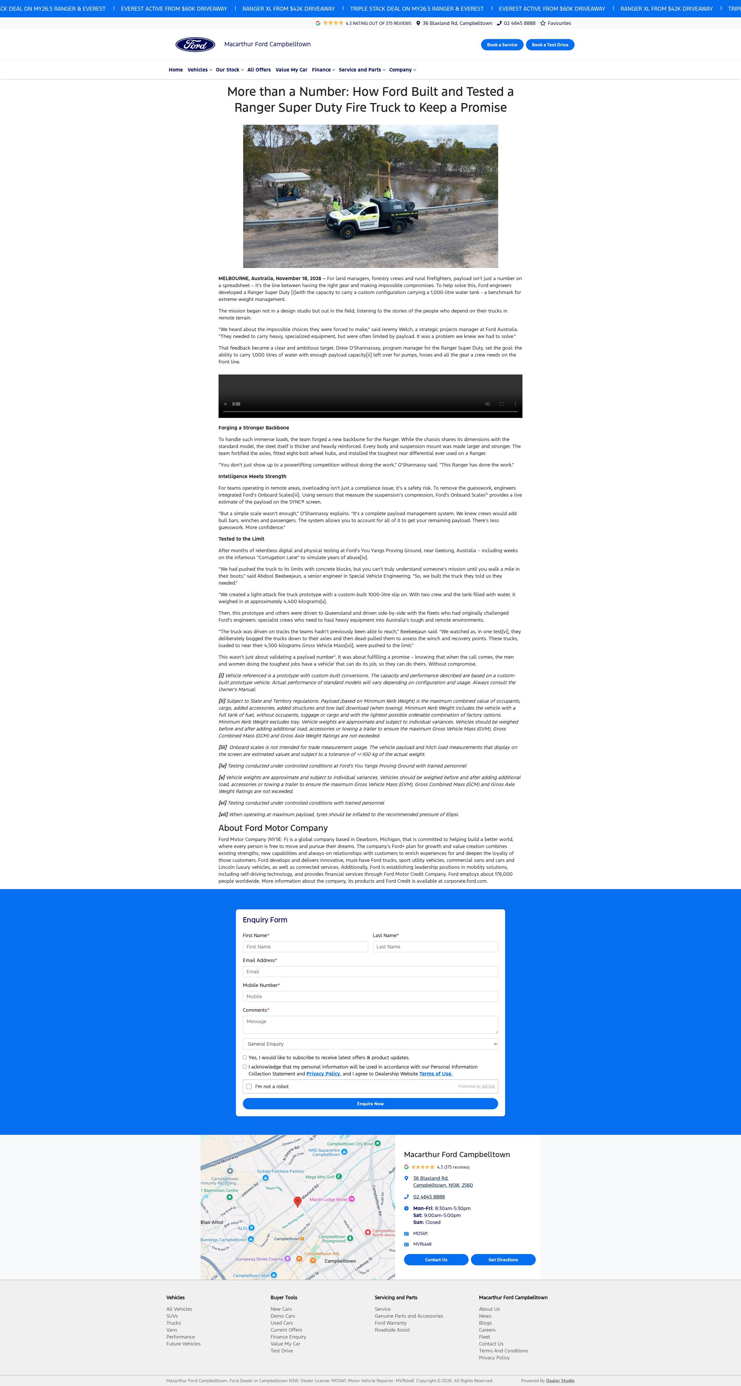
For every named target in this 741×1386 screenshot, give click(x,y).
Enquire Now (370, 1103)
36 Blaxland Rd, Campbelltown (457, 23)
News (485, 1316)
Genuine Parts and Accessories (409, 1316)
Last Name (386, 935)
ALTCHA (488, 1086)
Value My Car (291, 70)
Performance (180, 1337)
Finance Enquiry (288, 1337)
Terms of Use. (435, 1074)
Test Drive (282, 1351)
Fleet (484, 1337)
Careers (487, 1330)
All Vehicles (179, 1309)
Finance (321, 70)
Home (176, 70)
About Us (489, 1309)
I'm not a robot (272, 1086)
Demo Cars (283, 1316)
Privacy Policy (323, 1074)
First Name (256, 935)
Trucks (173, 1323)
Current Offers (286, 1330)
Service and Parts (360, 70)
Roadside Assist (392, 1330)
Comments (256, 1010)
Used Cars (282, 1323)
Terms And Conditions (503, 1351)
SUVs (172, 1316)
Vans (171, 1330)
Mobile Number (261, 985)
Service (382, 1309)
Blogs (485, 1323)
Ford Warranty (391, 1323)
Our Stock (227, 70)
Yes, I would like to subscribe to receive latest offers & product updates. (329, 1057)
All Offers (259, 70)
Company (400, 70)
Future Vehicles (183, 1344)
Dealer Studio (560, 1380)
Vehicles (198, 70)
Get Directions (503, 1259)
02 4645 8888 (519, 23)
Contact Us (436, 1259)
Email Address (260, 960)
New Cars (281, 1309)
